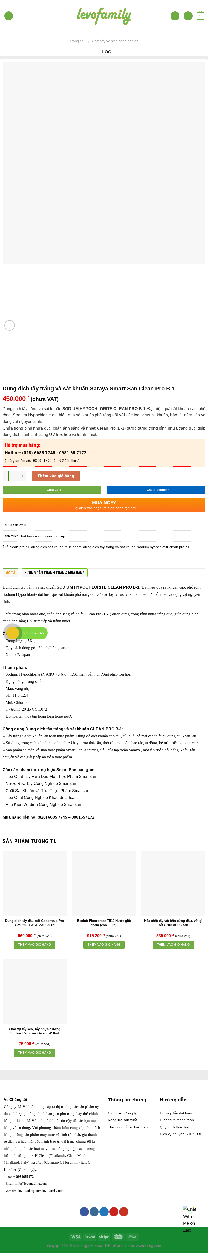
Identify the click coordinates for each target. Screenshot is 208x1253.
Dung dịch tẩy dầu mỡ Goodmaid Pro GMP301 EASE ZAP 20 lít (34, 923)
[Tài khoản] (188, 15)
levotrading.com (30, 1191)
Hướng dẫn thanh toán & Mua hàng (54, 573)
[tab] (10, 574)
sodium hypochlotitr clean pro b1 (163, 547)
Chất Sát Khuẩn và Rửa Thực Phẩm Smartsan (47, 791)
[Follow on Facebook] (84, 1211)
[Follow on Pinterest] (113, 1211)
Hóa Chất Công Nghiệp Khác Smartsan (41, 797)
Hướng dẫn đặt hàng (176, 1113)
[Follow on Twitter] (104, 1211)
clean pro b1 (20, 547)
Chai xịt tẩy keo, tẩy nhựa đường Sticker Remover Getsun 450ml (34, 1031)
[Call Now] (12, 633)
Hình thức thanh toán (177, 1120)
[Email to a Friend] (37, 560)
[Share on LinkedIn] (57, 560)
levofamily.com (53, 1191)
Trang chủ (78, 41)
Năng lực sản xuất (122, 1120)
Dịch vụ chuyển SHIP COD (181, 1134)
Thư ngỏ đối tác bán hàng (128, 1127)
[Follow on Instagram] (94, 1211)
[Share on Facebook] (17, 560)
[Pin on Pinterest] (47, 560)
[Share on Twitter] (27, 560)
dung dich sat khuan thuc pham (56, 547)
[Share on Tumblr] (67, 560)
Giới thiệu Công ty (122, 1113)
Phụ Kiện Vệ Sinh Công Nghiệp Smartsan (43, 804)
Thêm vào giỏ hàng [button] (34, 944)
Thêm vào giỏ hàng (55, 475)
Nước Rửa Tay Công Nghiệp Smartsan (41, 783)
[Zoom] (9, 325)
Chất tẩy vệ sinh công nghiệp (115, 41)
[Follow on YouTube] (123, 1211)
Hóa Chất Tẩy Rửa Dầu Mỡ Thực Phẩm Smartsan (51, 776)
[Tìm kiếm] (175, 15)
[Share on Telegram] (76, 560)
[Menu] (8, 15)
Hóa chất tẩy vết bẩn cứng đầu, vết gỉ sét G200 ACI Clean (173, 923)
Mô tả (10, 573)
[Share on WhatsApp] (7, 560)
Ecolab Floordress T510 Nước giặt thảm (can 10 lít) (104, 923)
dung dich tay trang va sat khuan (109, 547)
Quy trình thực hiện (175, 1127)
